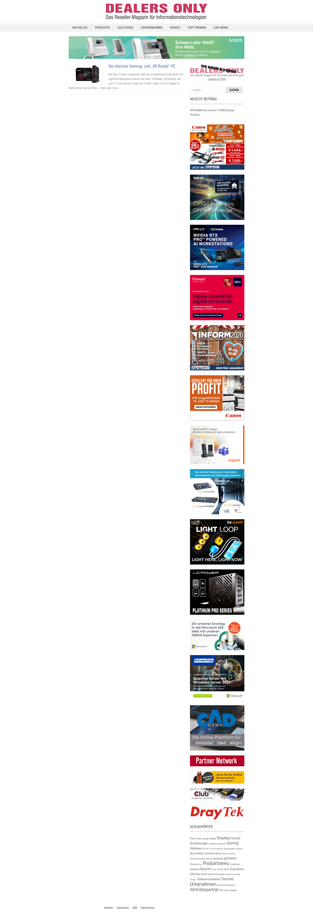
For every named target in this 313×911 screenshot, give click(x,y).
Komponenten (229, 848)
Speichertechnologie (232, 874)
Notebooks (218, 858)
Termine (227, 878)
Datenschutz (148, 907)
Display (212, 838)
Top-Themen (197, 28)
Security (205, 868)
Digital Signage (203, 838)
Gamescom (221, 843)
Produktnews (216, 863)
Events (175, 28)
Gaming (233, 843)
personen (230, 858)
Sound (204, 874)
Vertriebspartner (204, 890)
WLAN (226, 890)
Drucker (236, 838)
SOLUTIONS (125, 28)
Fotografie (213, 843)
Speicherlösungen (216, 874)
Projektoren (234, 864)
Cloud (193, 838)
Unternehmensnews (226, 885)
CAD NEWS (221, 28)
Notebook (209, 858)
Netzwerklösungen (197, 858)
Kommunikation (217, 848)
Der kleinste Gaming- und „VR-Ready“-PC (142, 66)
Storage (193, 879)
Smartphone (236, 869)
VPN (221, 890)
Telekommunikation (209, 879)
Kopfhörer (239, 849)
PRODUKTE (102, 28)
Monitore (232, 853)
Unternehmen (151, 28)
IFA (203, 848)
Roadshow (194, 869)
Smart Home (223, 869)
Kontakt (108, 907)
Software (195, 874)
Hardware (196, 848)
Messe (193, 853)
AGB (135, 907)
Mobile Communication (209, 853)
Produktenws (196, 864)
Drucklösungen (199, 843)
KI (210, 848)
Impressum (123, 907)
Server (214, 869)
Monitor (225, 853)
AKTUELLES (79, 28)
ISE (207, 848)
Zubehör (233, 890)
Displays (223, 838)
